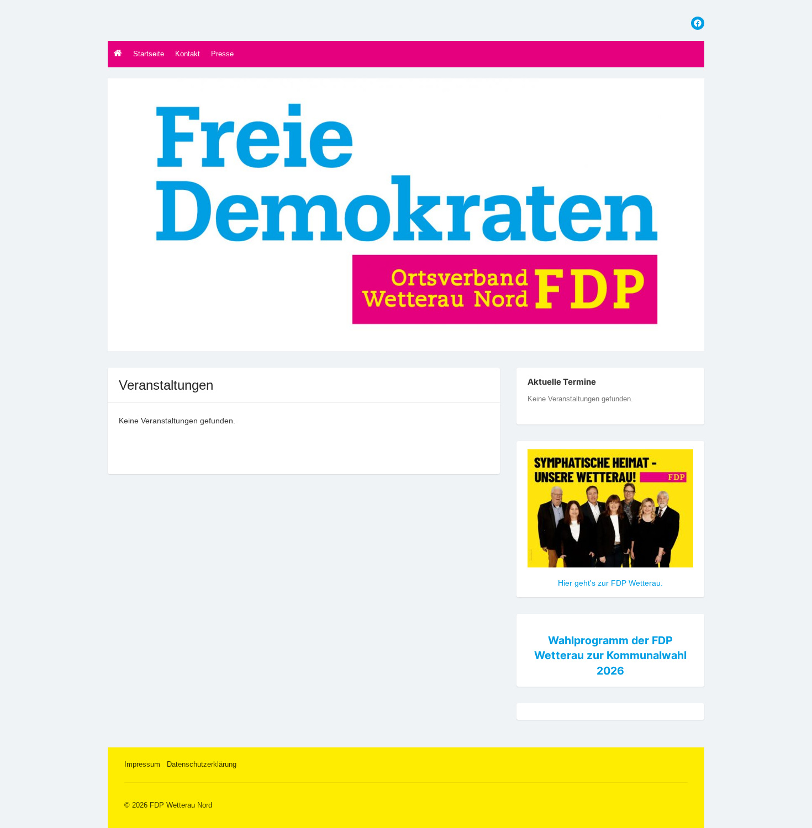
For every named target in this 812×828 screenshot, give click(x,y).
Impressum (142, 764)
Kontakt (187, 54)
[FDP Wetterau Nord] (406, 214)
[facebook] (697, 23)
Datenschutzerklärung (201, 764)
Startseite (148, 54)
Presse (222, 54)
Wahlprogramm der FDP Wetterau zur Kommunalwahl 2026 (610, 655)
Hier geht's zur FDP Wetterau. (610, 582)
